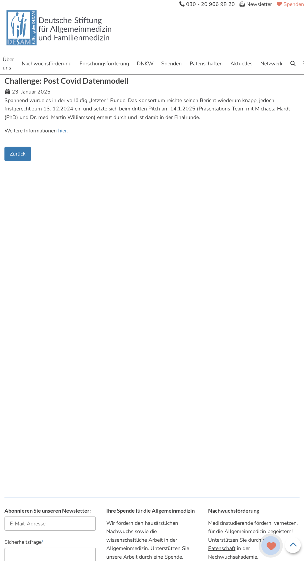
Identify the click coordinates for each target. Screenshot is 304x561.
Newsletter (258, 4)
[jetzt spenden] (271, 546)
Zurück (18, 153)
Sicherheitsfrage (24, 542)
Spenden (293, 4)
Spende (173, 556)
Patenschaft (221, 548)
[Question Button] (270, 545)
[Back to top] (293, 545)
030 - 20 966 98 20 (210, 4)
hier (62, 130)
